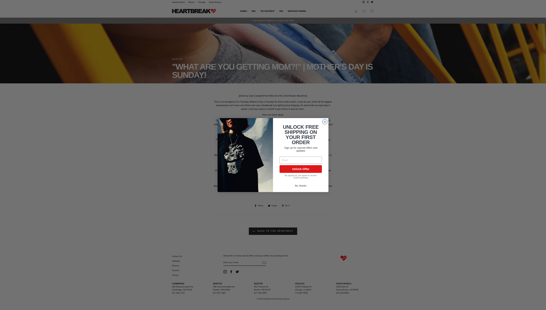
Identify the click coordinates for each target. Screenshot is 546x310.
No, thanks (301, 186)
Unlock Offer (300, 169)
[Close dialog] (324, 121)
